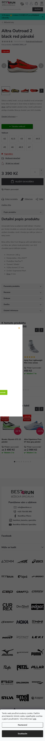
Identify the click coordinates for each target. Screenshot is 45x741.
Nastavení (22, 725)
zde (34, 719)
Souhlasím (22, 733)
